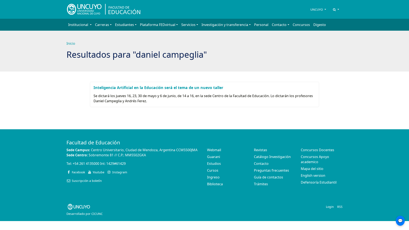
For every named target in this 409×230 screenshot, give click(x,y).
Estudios (214, 163)
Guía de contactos (268, 177)
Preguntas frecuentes (271, 170)
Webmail (214, 150)
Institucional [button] (78, 24)
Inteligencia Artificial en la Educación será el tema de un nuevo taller (158, 87)
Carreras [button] (102, 24)
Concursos (301, 24)
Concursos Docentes (317, 150)
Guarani (213, 156)
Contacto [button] (279, 24)
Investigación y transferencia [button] (225, 24)
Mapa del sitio (312, 168)
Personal (261, 24)
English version (313, 175)
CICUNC (97, 214)
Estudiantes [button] (124, 24)
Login (330, 207)
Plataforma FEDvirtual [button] (157, 24)
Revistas (260, 150)
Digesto (319, 24)
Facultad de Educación (93, 142)
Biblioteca (215, 184)
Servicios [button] (188, 24)
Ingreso (213, 177)
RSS (340, 207)
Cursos (212, 170)
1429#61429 (116, 163)
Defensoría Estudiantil (319, 182)
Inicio (70, 43)
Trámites (261, 184)
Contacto (261, 163)
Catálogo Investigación (272, 156)
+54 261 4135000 (86, 163)
